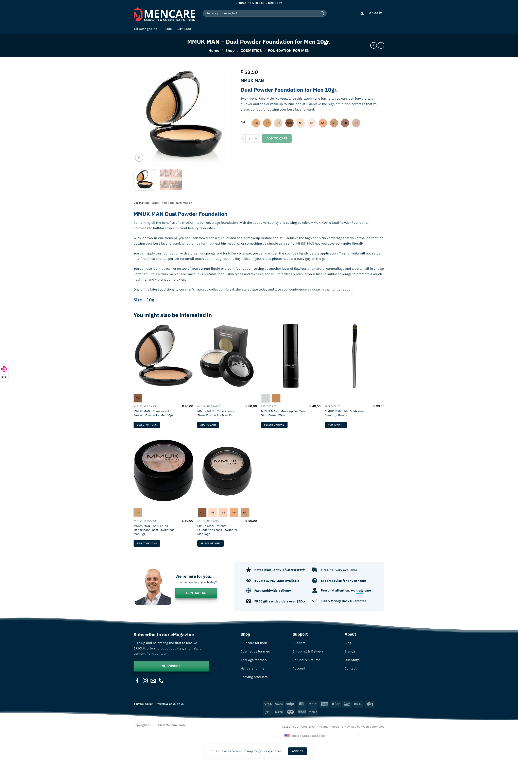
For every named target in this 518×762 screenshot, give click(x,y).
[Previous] (140, 115)
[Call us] (161, 681)
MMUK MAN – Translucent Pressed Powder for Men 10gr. (154, 413)
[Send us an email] (153, 681)
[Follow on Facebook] (137, 681)
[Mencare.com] (165, 15)
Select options (147, 424)
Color (244, 122)
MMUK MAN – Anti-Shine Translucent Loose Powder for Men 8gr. (154, 529)
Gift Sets (183, 29)
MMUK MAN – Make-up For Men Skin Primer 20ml (283, 413)
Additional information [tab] (177, 202)
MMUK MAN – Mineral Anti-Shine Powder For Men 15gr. (216, 413)
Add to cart (277, 138)
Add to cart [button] (208, 424)
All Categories (145, 29)
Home (213, 50)
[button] (362, 13)
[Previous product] (381, 45)
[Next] (227, 115)
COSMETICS (251, 50)
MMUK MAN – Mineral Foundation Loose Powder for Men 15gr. (217, 529)
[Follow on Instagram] (145, 681)
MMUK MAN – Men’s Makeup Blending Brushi (345, 413)
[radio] (256, 123)
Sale (168, 29)
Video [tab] (155, 202)
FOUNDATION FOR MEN (289, 50)
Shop (230, 50)
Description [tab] (141, 202)
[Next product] (373, 45)
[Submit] (322, 13)
